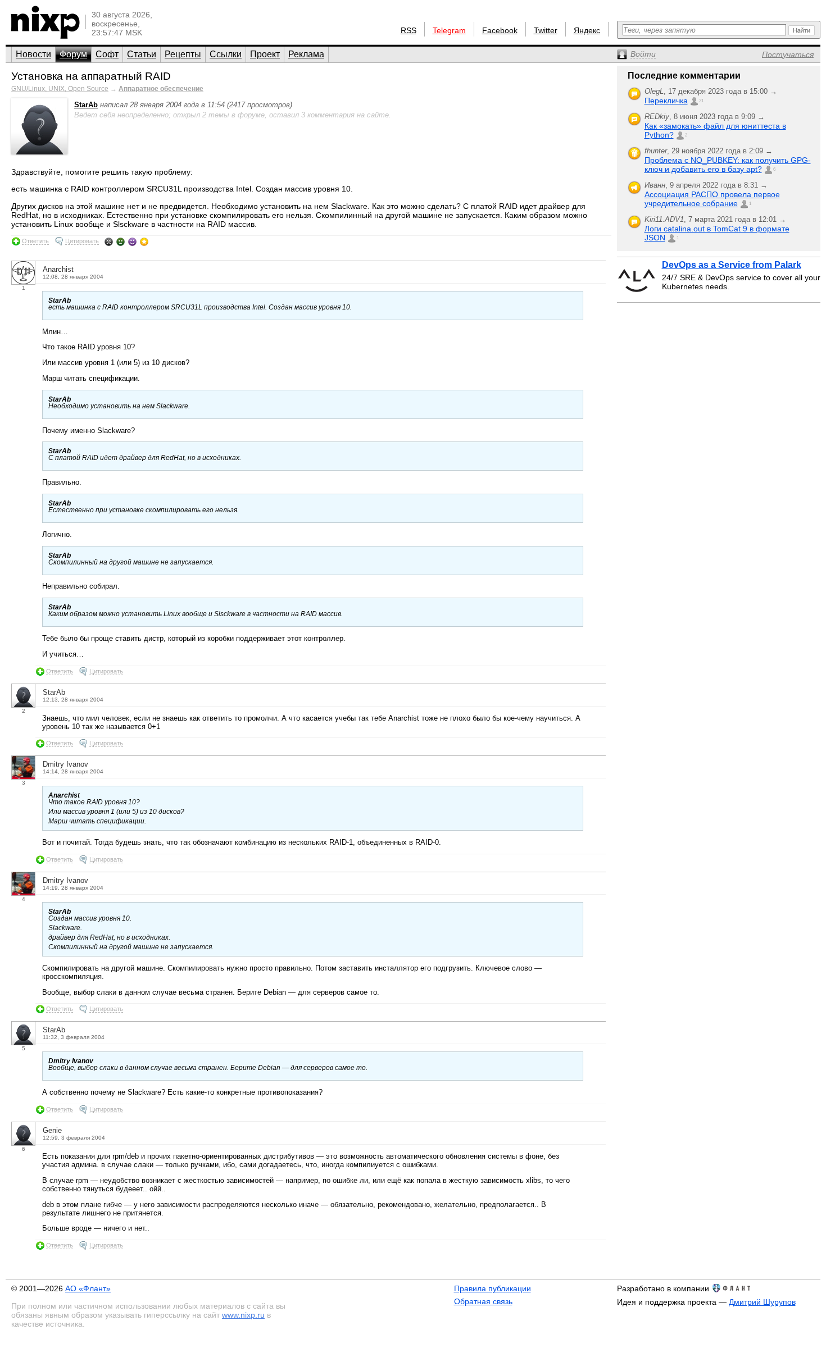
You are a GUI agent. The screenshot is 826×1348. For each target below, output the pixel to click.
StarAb (86, 105)
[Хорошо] (132, 241)
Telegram (449, 30)
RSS (408, 30)
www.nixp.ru (243, 1314)
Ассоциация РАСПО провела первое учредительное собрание (712, 199)
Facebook (500, 30)
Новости (33, 54)
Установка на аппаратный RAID (91, 76)
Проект (265, 54)
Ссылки (226, 54)
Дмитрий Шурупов (762, 1301)
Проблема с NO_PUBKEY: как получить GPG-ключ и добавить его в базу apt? (728, 165)
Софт (107, 54)
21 (701, 100)
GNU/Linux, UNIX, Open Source (59, 88)
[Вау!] (144, 241)
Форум (73, 54)
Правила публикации (492, 1288)
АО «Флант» (88, 1288)
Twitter (545, 30)
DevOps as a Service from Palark (731, 265)
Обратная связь (483, 1301)
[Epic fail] (109, 241)
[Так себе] (120, 241)
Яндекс (587, 30)
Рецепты (183, 54)
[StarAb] (39, 152)
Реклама (306, 54)
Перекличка (666, 100)
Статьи (141, 54)
